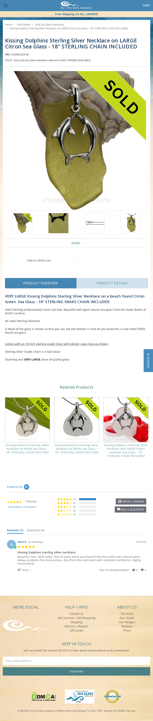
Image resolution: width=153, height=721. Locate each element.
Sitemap (130, 710)
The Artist (127, 614)
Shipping (76, 622)
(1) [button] (74, 499)
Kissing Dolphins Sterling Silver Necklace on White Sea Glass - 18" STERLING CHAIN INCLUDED (27, 448)
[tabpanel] (27, 428)
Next (148, 427)
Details (112, 283)
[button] (130, 509)
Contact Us (76, 614)
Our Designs (127, 622)
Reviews (127, 626)
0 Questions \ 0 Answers (22, 507)
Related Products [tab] (76, 387)
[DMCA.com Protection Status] (43, 696)
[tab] (15, 531)
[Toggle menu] (5, 5)
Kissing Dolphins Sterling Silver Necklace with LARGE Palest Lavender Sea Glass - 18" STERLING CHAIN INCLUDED (125, 450)
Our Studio (127, 618)
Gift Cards (76, 630)
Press (127, 630)
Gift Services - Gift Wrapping (76, 618)
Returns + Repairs (76, 626)
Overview (40, 283)
